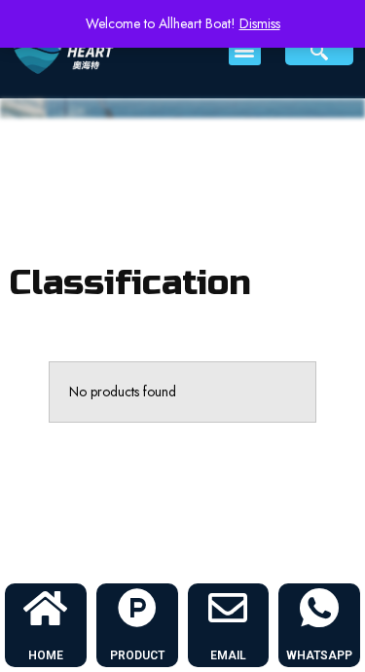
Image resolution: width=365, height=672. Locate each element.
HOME (45, 655)
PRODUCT (137, 655)
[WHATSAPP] (319, 607)
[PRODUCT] (137, 607)
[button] (245, 49)
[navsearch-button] (319, 49)
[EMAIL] (227, 607)
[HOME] (45, 607)
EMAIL (228, 655)
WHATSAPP (319, 655)
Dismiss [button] (259, 23)
